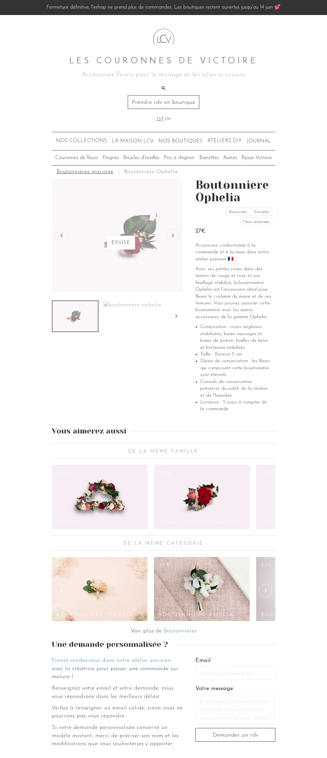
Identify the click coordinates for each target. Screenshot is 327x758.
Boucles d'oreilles (141, 157)
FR (159, 119)
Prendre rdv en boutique (163, 102)
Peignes (111, 157)
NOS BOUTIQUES (180, 141)
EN (168, 119)
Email (203, 660)
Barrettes (209, 157)
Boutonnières (180, 631)
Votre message (214, 689)
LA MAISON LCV (133, 141)
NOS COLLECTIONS (81, 140)
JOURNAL (259, 141)
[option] (100, 497)
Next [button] (265, 590)
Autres (230, 157)
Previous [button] (61, 590)
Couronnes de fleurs (76, 157)
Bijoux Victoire (256, 157)
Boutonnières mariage (85, 172)
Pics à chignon (179, 157)
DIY (224, 140)
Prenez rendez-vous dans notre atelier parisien (111, 660)
